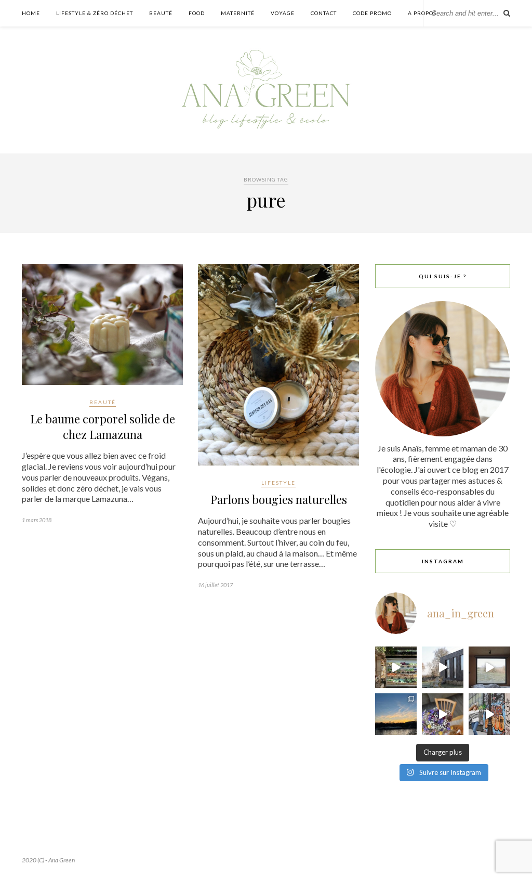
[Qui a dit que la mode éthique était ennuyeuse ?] (489, 714)
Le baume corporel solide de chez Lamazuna (102, 426)
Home (31, 13)
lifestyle (278, 483)
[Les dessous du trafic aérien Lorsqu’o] (396, 714)
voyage (283, 13)
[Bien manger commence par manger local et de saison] (396, 667)
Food (197, 13)
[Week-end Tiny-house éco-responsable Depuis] (489, 667)
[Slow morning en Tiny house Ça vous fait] (442, 667)
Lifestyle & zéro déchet (94, 13)
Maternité (238, 13)
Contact (324, 13)
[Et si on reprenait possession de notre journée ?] (442, 714)
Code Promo (372, 13)
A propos (422, 13)
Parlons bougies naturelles (278, 499)
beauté (102, 402)
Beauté (160, 13)
